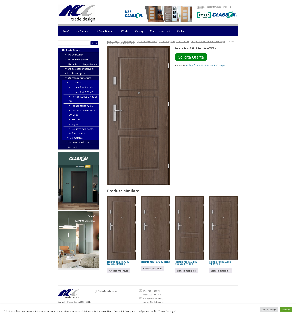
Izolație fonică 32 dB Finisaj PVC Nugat (208, 41)
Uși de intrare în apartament (83, 64)
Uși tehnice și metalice (147, 41)
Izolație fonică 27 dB (82, 87)
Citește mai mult (118, 270)
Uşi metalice (76, 137)
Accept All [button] (286, 309)
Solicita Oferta (191, 57)
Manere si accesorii (160, 31)
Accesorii (72, 147)
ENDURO (77, 119)
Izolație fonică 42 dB (82, 105)
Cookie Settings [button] (269, 309)
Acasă (66, 31)
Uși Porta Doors (103, 31)
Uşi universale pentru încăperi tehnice (81, 131)
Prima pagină (113, 41)
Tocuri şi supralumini (78, 142)
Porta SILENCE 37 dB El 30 (83, 98)
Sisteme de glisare (78, 59)
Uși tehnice (164, 41)
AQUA (75, 124)
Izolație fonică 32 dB (180, 41)
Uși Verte (123, 31)
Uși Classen (82, 31)
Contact (181, 31)
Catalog (139, 31)
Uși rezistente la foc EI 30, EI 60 (82, 112)
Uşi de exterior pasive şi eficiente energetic (79, 71)
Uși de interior (75, 54)
